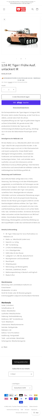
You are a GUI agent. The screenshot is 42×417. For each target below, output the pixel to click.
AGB (22, 409)
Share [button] (5, 347)
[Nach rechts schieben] (25, 58)
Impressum (34, 409)
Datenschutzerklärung (13, 409)
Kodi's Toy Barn (13, 406)
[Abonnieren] (31, 374)
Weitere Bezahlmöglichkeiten (21, 107)
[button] (4, 9)
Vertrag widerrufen (21, 362)
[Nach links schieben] (16, 58)
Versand (10, 82)
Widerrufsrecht (34, 406)
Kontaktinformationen (22, 412)
